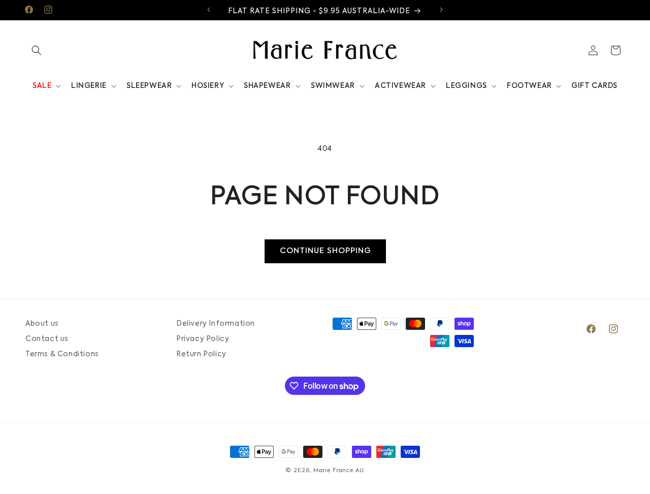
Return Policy (201, 354)
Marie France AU (338, 471)
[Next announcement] (441, 9)
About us (42, 323)
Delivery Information (215, 323)
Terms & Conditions (62, 354)
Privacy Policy (202, 339)
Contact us (47, 339)
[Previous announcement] (209, 9)
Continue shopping (325, 251)
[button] (36, 50)
